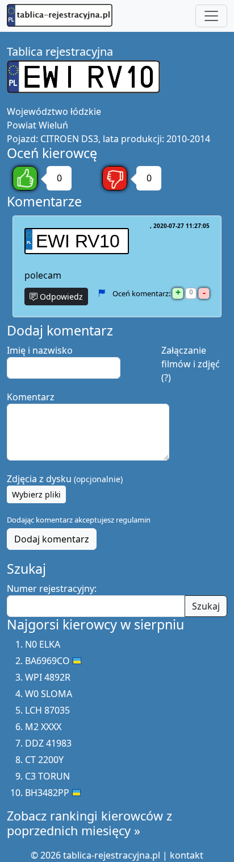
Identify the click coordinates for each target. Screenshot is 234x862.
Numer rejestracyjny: (52, 588)
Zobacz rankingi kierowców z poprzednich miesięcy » (89, 823)
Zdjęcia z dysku (65, 479)
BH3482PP (47, 792)
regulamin (133, 520)
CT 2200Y (44, 759)
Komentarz (31, 397)
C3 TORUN (47, 776)
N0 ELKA (42, 644)
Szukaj (206, 606)
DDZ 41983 (48, 743)
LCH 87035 (47, 710)
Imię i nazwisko (40, 350)
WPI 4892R (47, 677)
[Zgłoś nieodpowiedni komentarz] (101, 293)
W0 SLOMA (48, 693)
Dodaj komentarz (51, 539)
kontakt (186, 855)
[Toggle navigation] (211, 16)
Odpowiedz (60, 296)
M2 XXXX (43, 726)
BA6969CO (47, 660)
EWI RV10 (78, 241)
